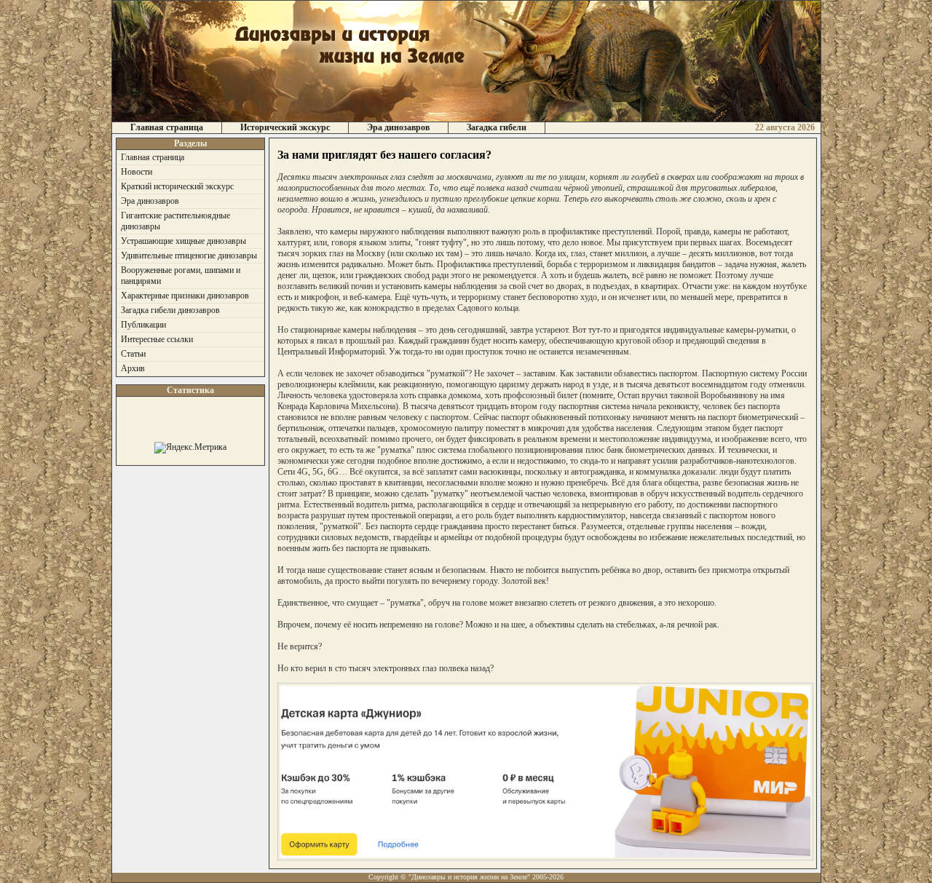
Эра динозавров (398, 127)
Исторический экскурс (285, 127)
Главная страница (166, 127)
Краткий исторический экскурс (177, 186)
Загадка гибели (496, 127)
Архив (133, 368)
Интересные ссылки (157, 339)
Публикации (143, 325)
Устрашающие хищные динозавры (183, 241)
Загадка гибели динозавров (170, 310)
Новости (136, 172)
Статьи (133, 354)
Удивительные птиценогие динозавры (189, 255)
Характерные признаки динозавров (185, 295)
